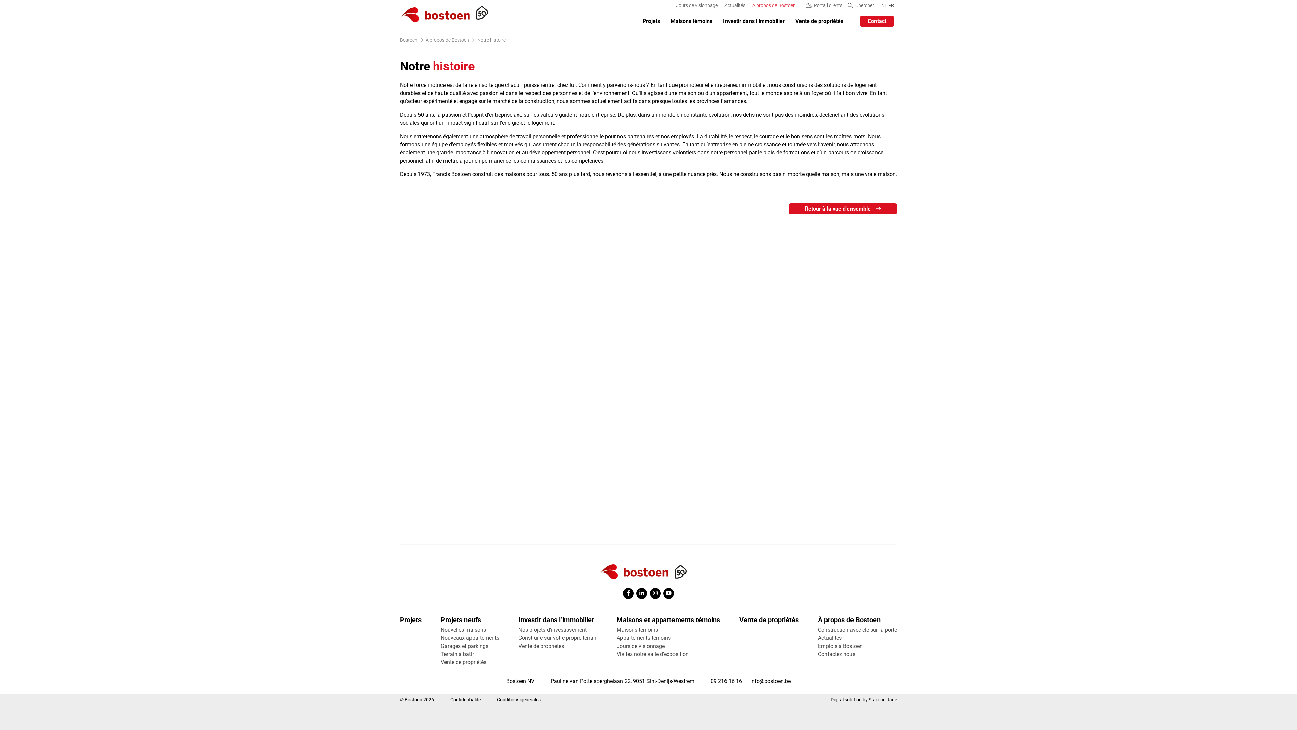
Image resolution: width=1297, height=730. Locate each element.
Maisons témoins (691, 21)
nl (884, 5)
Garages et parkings (464, 646)
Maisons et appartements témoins (668, 620)
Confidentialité (465, 699)
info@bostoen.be (770, 681)
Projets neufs (461, 620)
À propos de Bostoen (774, 5)
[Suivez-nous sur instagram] (655, 593)
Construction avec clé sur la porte (857, 630)
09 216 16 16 (726, 681)
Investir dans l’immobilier (754, 21)
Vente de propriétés (819, 21)
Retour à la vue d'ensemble (838, 208)
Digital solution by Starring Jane (864, 699)
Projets (651, 21)
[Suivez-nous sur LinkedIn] (641, 593)
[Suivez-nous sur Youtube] (668, 593)
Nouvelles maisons (463, 630)
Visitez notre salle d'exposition (653, 654)
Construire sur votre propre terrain (558, 638)
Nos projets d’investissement (552, 630)
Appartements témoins (644, 638)
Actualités (734, 5)
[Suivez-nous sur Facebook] (628, 593)
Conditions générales (519, 699)
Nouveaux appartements (470, 638)
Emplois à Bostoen (840, 646)
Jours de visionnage (697, 5)
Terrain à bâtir (457, 654)
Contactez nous (836, 654)
